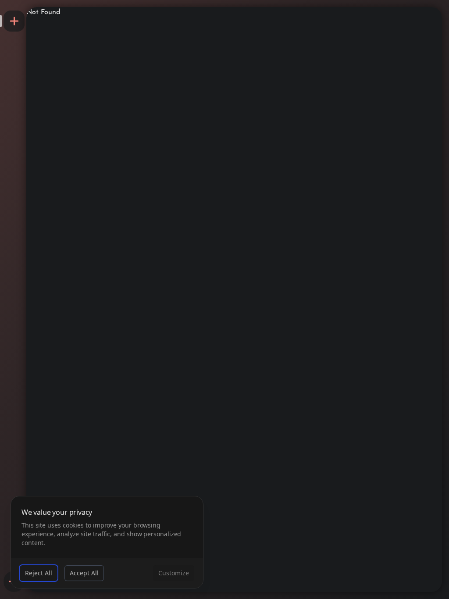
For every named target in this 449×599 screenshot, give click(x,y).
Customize (173, 573)
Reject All (38, 573)
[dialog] (107, 542)
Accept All (84, 573)
